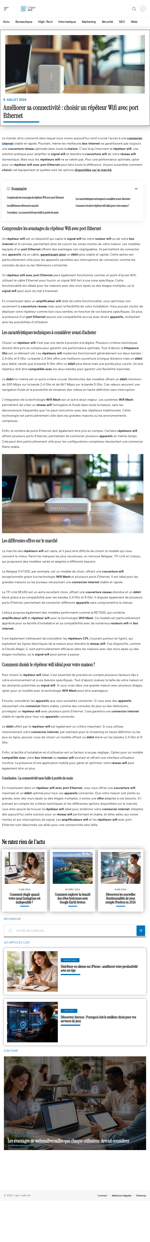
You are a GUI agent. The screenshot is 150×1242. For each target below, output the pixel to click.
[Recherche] (134, 9)
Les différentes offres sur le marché (22, 205)
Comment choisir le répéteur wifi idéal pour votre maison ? (102, 205)
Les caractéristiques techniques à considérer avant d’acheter (103, 199)
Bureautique (70, 960)
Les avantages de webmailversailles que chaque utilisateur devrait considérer (68, 1141)
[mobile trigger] (7, 9)
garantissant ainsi (53, 254)
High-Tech (69, 1011)
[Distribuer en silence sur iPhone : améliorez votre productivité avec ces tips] (32, 971)
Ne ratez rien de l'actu (23, 842)
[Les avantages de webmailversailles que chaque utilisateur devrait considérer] (75, 1103)
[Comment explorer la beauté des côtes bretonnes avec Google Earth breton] (73, 868)
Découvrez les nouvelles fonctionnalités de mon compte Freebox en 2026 (120, 898)
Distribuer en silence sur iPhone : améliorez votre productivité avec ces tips (99, 968)
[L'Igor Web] (28, 9)
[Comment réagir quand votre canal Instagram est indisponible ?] (25, 868)
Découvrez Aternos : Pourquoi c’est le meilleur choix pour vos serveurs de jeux (98, 1019)
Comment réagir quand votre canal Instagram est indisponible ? (24, 898)
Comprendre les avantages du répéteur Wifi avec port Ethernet (35, 197)
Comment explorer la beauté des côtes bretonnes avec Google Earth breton (72, 898)
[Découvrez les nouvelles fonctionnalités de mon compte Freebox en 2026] (121, 868)
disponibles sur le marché (93, 170)
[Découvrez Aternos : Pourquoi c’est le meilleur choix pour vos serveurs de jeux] (32, 1022)
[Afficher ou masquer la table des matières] (82, 188)
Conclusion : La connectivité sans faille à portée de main (33, 212)
